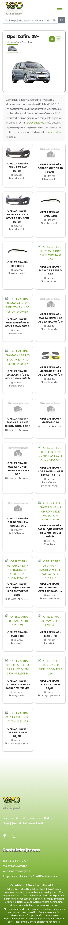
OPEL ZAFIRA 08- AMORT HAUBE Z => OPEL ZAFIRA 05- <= (50, 587)
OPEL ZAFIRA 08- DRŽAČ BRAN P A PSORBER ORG (17, 522)
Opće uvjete (35, 122)
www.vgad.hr (23, 870)
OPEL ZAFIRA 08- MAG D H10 (17, 634)
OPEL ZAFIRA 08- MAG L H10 (50, 634)
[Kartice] (52, 39)
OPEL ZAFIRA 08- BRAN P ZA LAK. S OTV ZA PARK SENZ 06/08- (17, 216)
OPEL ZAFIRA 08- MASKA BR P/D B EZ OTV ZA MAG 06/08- (18, 322)
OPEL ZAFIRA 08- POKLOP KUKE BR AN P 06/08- (50, 168)
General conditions (53, 132)
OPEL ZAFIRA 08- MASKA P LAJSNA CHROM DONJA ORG (18, 422)
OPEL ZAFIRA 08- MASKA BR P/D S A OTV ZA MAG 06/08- (18, 374)
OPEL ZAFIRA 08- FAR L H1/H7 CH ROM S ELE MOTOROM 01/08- (17, 589)
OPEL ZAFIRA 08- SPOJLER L (17, 264)
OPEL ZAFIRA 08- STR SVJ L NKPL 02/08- (17, 732)
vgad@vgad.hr (18, 865)
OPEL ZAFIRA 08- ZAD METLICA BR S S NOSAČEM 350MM (17, 684)
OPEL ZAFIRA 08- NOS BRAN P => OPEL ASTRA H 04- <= (50, 471)
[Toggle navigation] (60, 8)
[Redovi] (58, 39)
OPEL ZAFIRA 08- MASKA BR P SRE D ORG (50, 270)
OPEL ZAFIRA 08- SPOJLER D (50, 214)
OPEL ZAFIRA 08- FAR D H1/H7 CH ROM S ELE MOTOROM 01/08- (50, 531)
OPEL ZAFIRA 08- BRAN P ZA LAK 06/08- (17, 167)
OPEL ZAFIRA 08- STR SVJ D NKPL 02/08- (50, 684)
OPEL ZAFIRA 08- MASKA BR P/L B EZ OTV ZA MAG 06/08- (50, 318)
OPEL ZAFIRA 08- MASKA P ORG (50, 420)
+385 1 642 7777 (17, 860)
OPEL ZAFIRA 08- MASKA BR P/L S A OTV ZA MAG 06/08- (50, 371)
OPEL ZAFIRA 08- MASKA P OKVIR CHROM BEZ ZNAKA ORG (18, 468)
